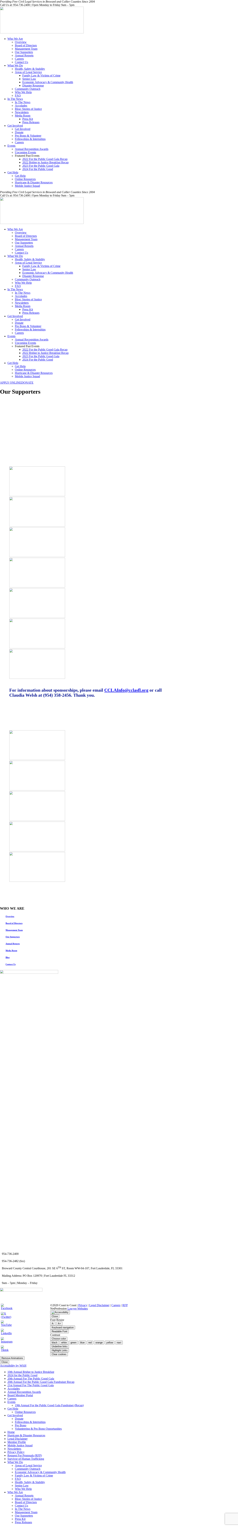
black (54, 1342)
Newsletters (22, 112)
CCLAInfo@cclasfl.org (126, 690)
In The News (15, 98)
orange (99, 1342)
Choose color (59, 1338)
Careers (19, 58)
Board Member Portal (20, 1395)
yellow (109, 1342)
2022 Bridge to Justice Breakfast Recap (45, 162)
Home (11, 1432)
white (64, 1342)
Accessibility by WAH (13, 1365)
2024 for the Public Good (22, 1375)
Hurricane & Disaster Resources (34, 182)
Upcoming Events (25, 152)
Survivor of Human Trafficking (25, 1458)
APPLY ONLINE (10, 382)
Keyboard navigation (63, 1327)
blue (82, 1342)
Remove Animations (12, 1358)
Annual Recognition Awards (31, 149)
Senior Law (29, 78)
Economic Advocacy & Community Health (47, 82)
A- (53, 1323)
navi (119, 1342)
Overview (21, 42)
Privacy (82, 1305)
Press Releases (30, 122)
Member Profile (16, 1442)
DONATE (27, 382)
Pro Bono (20, 1425)
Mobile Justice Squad (27, 185)
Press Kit (27, 119)
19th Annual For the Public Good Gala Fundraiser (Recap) (49, 1405)
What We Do (15, 65)
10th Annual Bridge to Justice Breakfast (30, 1371)
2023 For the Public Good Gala (40, 165)
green (73, 1342)
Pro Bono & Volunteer (28, 135)
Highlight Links (59, 1350)
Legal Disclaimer (99, 1305)
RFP (125, 1305)
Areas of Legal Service (28, 72)
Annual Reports (24, 55)
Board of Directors (26, 45)
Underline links (59, 1346)
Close (55, 1316)
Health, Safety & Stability (30, 68)
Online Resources (25, 179)
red (90, 1342)
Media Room (22, 115)
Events (11, 145)
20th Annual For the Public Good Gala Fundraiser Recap (40, 1381)
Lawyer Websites (77, 1308)
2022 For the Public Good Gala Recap (44, 159)
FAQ (18, 95)
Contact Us (21, 62)
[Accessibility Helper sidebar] (60, 1312)
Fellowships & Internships (30, 139)
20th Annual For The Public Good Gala (30, 1378)
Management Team (26, 48)
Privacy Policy (16, 1452)
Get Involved (15, 125)
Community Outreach (27, 88)
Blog (8, 957)
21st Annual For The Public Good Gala (30, 1385)
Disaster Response (33, 85)
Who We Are (15, 38)
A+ (59, 1323)
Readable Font (59, 1331)
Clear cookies (59, 1354)
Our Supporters (24, 52)
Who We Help (23, 92)
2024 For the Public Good (37, 169)
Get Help (12, 172)
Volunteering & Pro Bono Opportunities (38, 1428)
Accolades (21, 105)
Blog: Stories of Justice (28, 108)
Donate (19, 132)
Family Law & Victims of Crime (41, 75)
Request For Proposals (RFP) (24, 1455)
